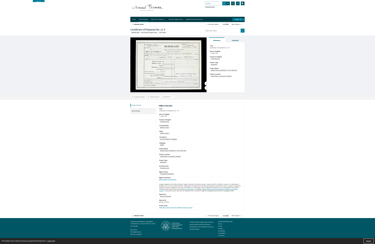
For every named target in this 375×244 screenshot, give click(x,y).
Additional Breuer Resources (194, 19)
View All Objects (143, 19)
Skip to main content (38, 1)
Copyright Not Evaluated (167, 174)
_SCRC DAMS (162, 32)
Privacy (220, 226)
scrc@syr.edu (189, 189)
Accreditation (221, 233)
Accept (368, 241)
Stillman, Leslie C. (165, 127)
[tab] (217, 39)
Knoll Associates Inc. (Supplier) (168, 139)
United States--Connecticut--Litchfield (221, 76)
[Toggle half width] (206, 88)
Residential (214, 65)
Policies (220, 224)
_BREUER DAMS (135, 32)
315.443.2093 (134, 226)
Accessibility (221, 231)
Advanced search (210, 7)
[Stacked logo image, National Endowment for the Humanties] (171, 226)
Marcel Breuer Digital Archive (149, 32)
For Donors (221, 235)
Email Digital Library (135, 232)
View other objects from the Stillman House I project (175, 207)
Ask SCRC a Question (136, 234)
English (162, 145)
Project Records (215, 59)
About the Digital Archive (176, 19)
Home (134, 19)
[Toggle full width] (206, 83)
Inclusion (220, 228)
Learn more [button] (51, 241)
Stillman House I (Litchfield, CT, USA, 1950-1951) (224, 70)
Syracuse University (165, 196)
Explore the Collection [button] (157, 19)
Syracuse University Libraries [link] (141, 222)
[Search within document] (243, 31)
